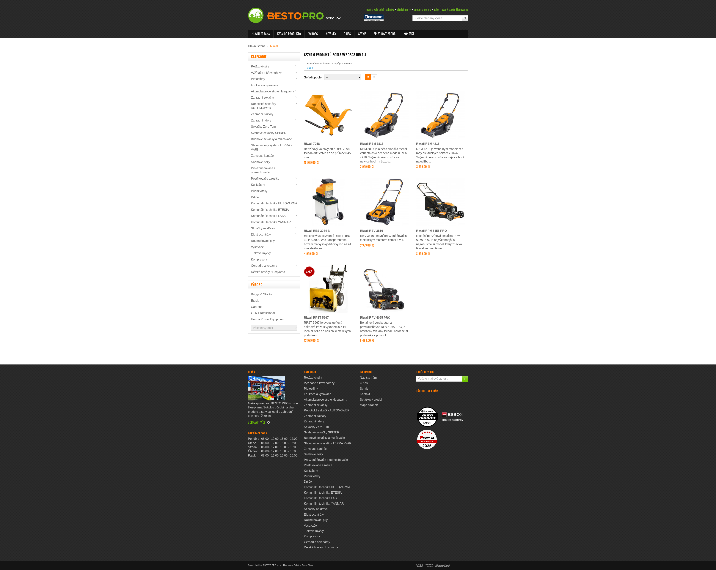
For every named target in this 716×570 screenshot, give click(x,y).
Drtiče (255, 197)
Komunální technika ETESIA (270, 209)
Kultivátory (258, 184)
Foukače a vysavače (264, 85)
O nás (347, 33)
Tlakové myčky (261, 253)
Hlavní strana (261, 33)
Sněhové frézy (260, 162)
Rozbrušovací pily (263, 240)
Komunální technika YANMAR (271, 222)
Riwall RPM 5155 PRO (431, 230)
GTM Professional (263, 313)
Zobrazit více (256, 422)
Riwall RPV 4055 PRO (375, 317)
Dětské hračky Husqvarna (268, 272)
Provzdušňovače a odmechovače (326, 459)
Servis (362, 33)
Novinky (331, 33)
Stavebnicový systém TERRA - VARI (328, 443)
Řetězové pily (260, 66)
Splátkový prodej (385, 33)
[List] (374, 77)
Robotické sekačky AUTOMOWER (327, 410)
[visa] (419, 565)
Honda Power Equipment (267, 319)
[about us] (266, 387)
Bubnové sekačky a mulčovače (271, 139)
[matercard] (442, 565)
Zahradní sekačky (262, 97)
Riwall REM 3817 (371, 143)
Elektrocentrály (261, 234)
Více (309, 68)
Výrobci (313, 33)
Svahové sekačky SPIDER (268, 133)
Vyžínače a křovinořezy (266, 72)
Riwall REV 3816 (371, 230)
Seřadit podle (313, 77)
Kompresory (259, 259)
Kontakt (409, 33)
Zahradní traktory (262, 114)
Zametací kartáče (262, 155)
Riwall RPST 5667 (316, 317)
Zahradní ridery (261, 120)
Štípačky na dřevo (263, 228)
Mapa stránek (369, 405)
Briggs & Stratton (262, 294)
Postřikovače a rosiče (265, 178)
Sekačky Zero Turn (263, 126)
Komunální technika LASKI (269, 215)
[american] (429, 565)
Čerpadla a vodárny (264, 265)
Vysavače (257, 247)
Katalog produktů (289, 33)
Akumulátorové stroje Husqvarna (272, 91)
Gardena (257, 306)
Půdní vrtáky (259, 191)
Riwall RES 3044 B (317, 230)
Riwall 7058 (312, 143)
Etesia (255, 300)
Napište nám (368, 377)
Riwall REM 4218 (427, 143)
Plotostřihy (258, 78)
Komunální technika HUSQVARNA (274, 203)
